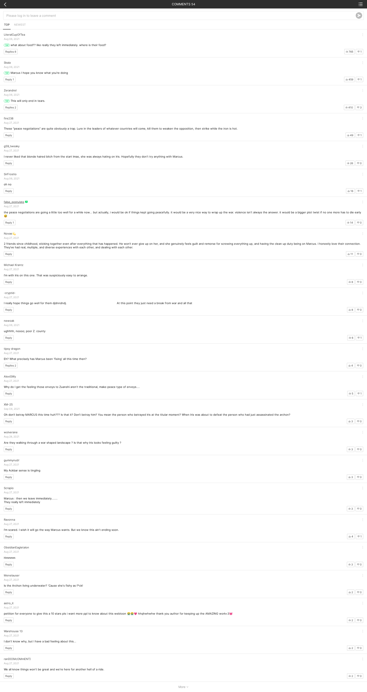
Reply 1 (9, 79)
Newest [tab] (20, 24)
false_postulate (14, 202)
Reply (8, 135)
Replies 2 (10, 107)
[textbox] (181, 15)
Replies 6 (10, 51)
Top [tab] (7, 24)
